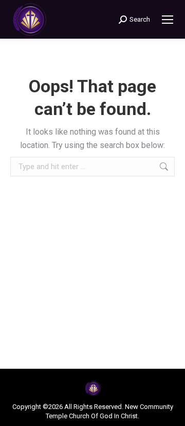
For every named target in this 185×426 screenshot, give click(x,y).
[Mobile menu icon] (167, 19)
